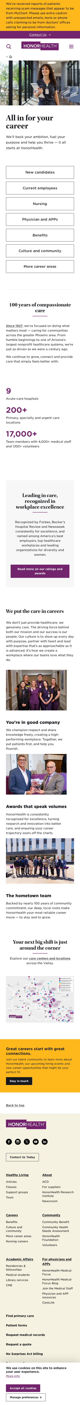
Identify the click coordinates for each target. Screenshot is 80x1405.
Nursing (40, 204)
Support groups (17, 1192)
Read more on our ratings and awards (40, 571)
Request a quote (18, 1344)
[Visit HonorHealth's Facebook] (9, 1142)
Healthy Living (17, 1175)
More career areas (40, 266)
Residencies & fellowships (16, 1267)
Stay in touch (19, 1081)
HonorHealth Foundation (51, 1237)
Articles (11, 1181)
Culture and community (40, 251)
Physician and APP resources (55, 1295)
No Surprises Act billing (24, 1354)
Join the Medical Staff (57, 1288)
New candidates (40, 172)
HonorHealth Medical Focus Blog (56, 1281)
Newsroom (49, 1201)
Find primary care (20, 1316)
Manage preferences (24, 1397)
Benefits (40, 235)
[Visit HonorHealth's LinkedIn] (45, 1142)
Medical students (18, 1274)
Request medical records (25, 1335)
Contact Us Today (22, 1157)
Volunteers (49, 1245)
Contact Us (38, 34)
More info (13, 1376)
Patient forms (16, 1325)
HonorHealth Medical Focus (56, 1272)
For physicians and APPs (56, 1262)
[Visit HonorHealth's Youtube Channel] (36, 1142)
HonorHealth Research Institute (58, 1194)
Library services (17, 1280)
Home (17, 56)
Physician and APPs (40, 219)
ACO (45, 1181)
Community (51, 1215)
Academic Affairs (19, 1259)
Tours (10, 1197)
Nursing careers (17, 1241)
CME (9, 1285)
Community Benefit (55, 1221)
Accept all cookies (23, 1388)
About (47, 1175)
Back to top (15, 1105)
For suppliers (51, 1186)
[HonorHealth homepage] (40, 47)
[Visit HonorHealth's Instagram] (18, 1142)
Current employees (40, 188)
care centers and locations (49, 958)
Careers (12, 1215)
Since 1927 (14, 326)
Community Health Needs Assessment (55, 1229)
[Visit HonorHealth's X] (27, 1142)
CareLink (48, 1302)
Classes (11, 1186)
